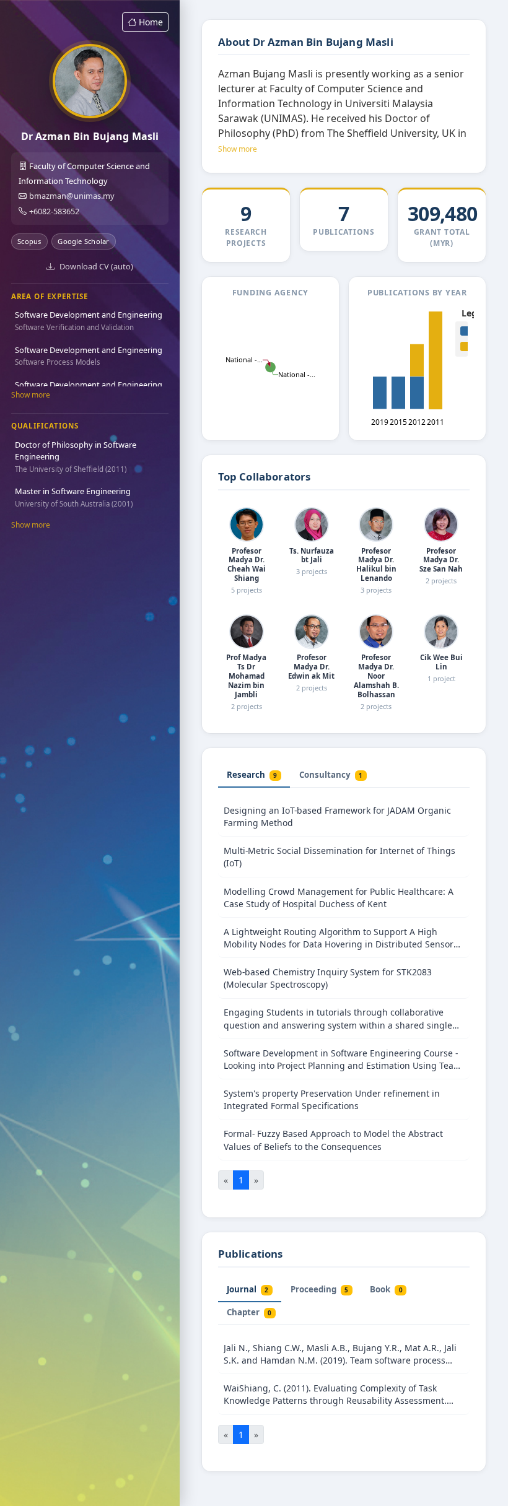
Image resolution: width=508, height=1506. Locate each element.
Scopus (29, 241)
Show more (30, 395)
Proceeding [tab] (319, 1289)
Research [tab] (252, 774)
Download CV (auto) (96, 266)
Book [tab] (386, 1289)
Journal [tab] (247, 1289)
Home (151, 22)
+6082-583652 (54, 211)
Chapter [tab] (249, 1312)
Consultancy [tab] (330, 774)
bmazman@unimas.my (72, 195)
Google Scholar (83, 241)
